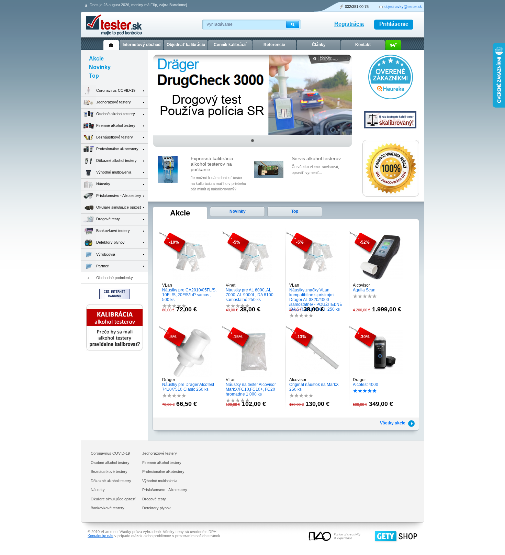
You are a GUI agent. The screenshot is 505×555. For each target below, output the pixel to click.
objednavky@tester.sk (403, 6)
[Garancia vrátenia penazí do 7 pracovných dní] (390, 195)
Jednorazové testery (113, 102)
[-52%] (381, 281)
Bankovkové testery (113, 231)
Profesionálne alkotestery (117, 149)
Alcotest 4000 (365, 384)
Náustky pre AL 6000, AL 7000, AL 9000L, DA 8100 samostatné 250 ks (249, 295)
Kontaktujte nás (100, 536)
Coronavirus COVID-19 (115, 90)
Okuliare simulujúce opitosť (118, 207)
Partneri (102, 266)
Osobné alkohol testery (115, 114)
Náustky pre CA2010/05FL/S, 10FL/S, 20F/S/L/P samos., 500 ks (189, 295)
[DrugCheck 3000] (252, 133)
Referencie (274, 44)
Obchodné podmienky (114, 278)
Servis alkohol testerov (316, 158)
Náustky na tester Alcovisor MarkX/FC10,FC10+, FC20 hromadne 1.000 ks (251, 389)
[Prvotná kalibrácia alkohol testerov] (390, 133)
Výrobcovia (105, 254)
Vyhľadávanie (219, 24)
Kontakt (363, 44)
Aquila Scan (364, 290)
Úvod (111, 45)
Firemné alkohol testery (115, 125)
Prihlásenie (393, 24)
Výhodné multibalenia (113, 172)
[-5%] (254, 281)
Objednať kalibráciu (186, 44)
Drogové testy (108, 219)
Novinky (237, 211)
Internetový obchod (141, 44)
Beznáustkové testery (114, 137)
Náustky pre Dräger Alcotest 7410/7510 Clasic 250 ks (188, 387)
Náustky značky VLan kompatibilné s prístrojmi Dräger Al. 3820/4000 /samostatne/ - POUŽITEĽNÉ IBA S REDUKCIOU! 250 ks (315, 300)
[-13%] (317, 376)
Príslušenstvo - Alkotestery (118, 195)
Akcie (180, 213)
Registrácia (349, 24)
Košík (393, 45)
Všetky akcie (392, 423)
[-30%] (381, 376)
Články (319, 44)
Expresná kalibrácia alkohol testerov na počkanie (212, 164)
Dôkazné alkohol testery (116, 160)
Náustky (103, 184)
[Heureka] (390, 98)
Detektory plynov (110, 242)
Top (294, 211)
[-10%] (190, 281)
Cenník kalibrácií (230, 44)
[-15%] (254, 376)
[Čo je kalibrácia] (114, 349)
